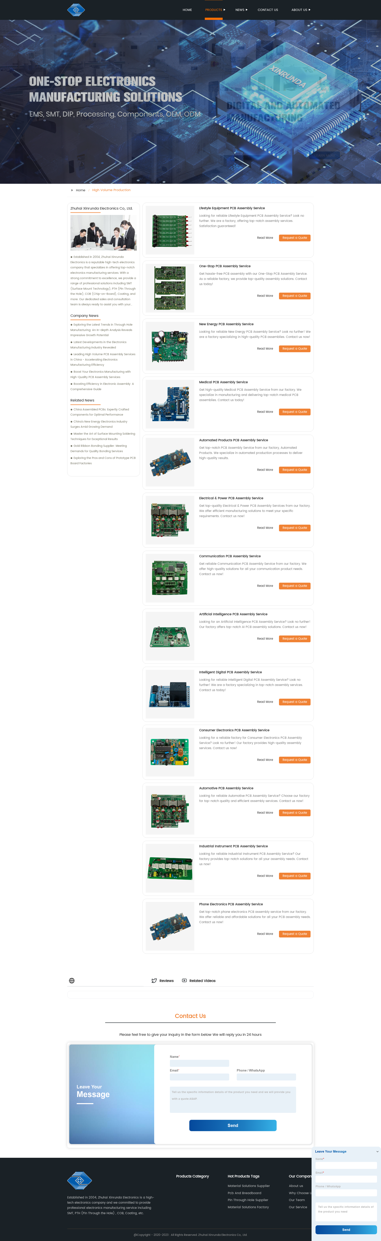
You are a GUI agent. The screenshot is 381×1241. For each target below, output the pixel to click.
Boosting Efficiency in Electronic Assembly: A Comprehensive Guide (102, 387)
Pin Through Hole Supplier (248, 1200)
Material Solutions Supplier (249, 1186)
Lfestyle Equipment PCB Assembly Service (232, 208)
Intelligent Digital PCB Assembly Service (230, 672)
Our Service (298, 1207)
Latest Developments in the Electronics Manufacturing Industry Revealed (98, 345)
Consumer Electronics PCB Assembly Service (234, 730)
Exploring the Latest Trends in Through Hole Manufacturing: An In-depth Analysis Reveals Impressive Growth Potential (101, 330)
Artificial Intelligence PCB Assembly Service (233, 614)
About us (299, 10)
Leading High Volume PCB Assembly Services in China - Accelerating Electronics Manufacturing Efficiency (102, 359)
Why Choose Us (301, 1193)
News (240, 10)
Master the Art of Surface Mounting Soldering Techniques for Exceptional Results (102, 436)
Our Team (297, 1200)
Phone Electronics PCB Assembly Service (231, 904)
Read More (265, 238)
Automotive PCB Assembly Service (226, 788)
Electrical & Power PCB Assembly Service (231, 498)
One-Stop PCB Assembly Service (225, 266)
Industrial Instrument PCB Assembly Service (233, 846)
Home (187, 10)
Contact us (268, 10)
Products (213, 10)
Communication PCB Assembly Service (230, 556)
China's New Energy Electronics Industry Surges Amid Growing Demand (98, 424)
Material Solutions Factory (248, 1207)
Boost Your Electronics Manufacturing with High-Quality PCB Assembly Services (100, 374)
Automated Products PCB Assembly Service (233, 440)
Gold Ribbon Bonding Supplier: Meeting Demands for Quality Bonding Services (98, 449)
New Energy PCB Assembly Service (226, 324)
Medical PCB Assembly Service (223, 382)
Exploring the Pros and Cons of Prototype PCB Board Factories (103, 461)
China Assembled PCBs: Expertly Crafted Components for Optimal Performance (99, 412)
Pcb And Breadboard (244, 1193)
